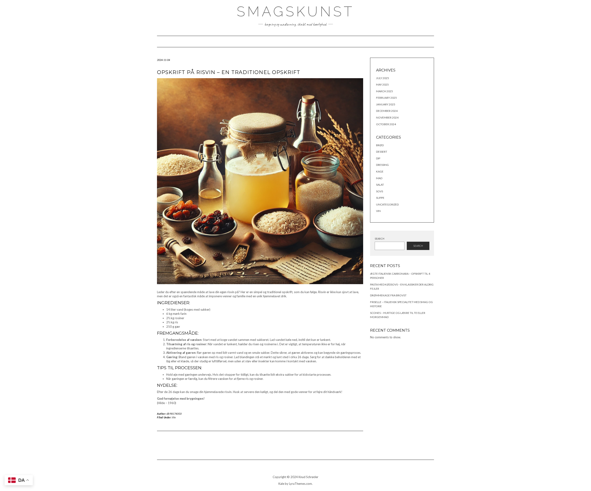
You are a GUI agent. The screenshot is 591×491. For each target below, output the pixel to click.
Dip (378, 158)
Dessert (381, 151)
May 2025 (382, 84)
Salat (380, 184)
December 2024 (387, 111)
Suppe (380, 197)
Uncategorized (387, 204)
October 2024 (386, 124)
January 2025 (385, 104)
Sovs (379, 191)
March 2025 (384, 91)
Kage (379, 171)
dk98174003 (174, 413)
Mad (379, 178)
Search (379, 238)
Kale (281, 483)
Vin (174, 417)
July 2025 (382, 78)
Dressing (382, 165)
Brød (380, 145)
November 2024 (387, 117)
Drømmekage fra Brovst (388, 295)
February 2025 (386, 97)
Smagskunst (295, 11)
